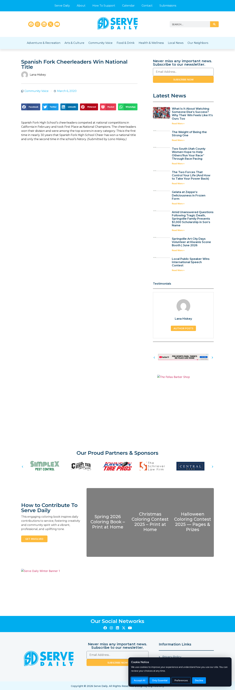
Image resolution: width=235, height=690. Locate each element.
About (81, 5)
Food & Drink (126, 43)
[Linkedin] (44, 24)
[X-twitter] (50, 24)
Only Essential (159, 680)
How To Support (103, 5)
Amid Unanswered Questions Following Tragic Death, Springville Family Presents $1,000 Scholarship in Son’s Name (192, 219)
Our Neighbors (198, 43)
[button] (30, 106)
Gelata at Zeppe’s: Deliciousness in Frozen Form (188, 195)
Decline (199, 680)
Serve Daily (62, 5)
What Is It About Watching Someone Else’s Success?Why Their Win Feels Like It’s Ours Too (192, 113)
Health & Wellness (151, 43)
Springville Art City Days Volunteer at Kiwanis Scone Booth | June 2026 (191, 242)
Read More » (178, 123)
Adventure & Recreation (43, 43)
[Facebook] (31, 24)
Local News (175, 43)
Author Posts (183, 328)
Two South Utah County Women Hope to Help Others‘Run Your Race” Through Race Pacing (188, 153)
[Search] (214, 24)
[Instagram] (37, 24)
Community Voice (100, 43)
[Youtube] (57, 24)
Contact (147, 5)
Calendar (128, 5)
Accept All (139, 680)
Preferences (181, 680)
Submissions (167, 5)
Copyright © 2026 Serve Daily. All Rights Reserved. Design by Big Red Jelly (117, 686)
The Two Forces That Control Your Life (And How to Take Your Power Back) (191, 175)
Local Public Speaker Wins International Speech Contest (191, 262)
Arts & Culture (74, 43)
